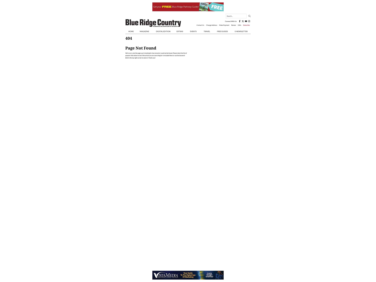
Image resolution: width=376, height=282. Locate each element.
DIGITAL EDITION (163, 31)
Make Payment (224, 25)
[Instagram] (249, 21)
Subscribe (246, 25)
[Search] (249, 16)
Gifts (239, 25)
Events (193, 31)
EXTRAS (180, 31)
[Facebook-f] (239, 21)
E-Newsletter (241, 31)
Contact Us (200, 25)
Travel (207, 31)
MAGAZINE (144, 31)
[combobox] (236, 16)
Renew (233, 25)
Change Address (211, 25)
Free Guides (222, 31)
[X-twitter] (242, 21)
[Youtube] (246, 21)
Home (131, 31)
